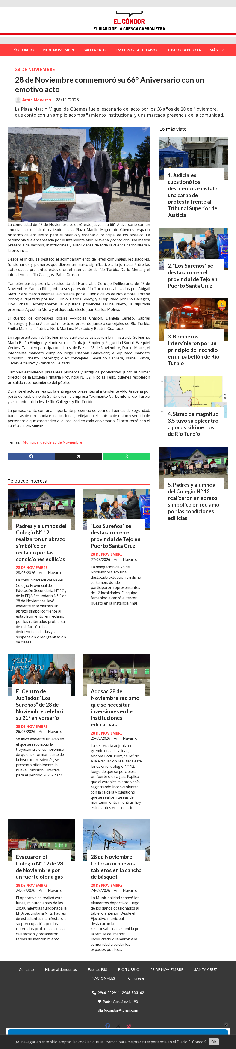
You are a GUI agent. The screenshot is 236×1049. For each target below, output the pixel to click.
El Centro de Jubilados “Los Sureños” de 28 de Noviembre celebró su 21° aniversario (39, 704)
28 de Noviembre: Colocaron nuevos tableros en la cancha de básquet (116, 866)
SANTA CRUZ (95, 50)
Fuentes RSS (97, 969)
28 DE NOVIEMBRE (59, 50)
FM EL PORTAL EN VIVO (136, 50)
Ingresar (138, 978)
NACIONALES (103, 978)
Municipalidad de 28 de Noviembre (52, 442)
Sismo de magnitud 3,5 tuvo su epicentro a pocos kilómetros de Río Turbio (193, 424)
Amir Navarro (36, 99)
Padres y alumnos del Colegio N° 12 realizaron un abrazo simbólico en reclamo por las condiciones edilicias (41, 542)
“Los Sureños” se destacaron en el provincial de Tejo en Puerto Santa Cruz (115, 536)
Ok (213, 1041)
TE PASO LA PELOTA (183, 50)
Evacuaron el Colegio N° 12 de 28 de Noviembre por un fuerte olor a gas (39, 866)
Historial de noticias (61, 969)
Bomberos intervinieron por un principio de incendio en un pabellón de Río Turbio (193, 349)
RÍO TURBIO (23, 50)
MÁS (214, 50)
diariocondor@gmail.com (118, 1010)
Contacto (26, 969)
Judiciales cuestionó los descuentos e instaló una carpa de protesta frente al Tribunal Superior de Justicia (193, 195)
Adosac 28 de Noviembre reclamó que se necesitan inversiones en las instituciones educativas (115, 708)
